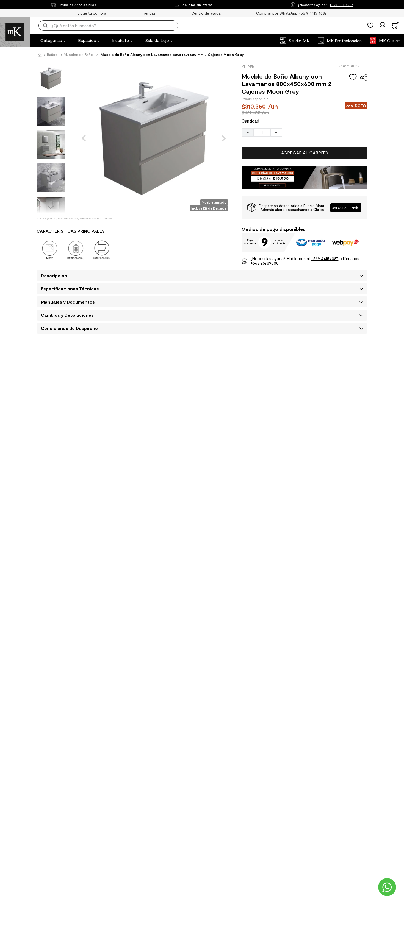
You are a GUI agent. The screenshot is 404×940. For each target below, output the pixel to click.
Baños (52, 54)
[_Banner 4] (304, 187)
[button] (345, 207)
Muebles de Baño (78, 54)
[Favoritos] (370, 25)
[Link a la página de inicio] (40, 55)
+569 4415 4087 (341, 4)
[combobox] (112, 25)
